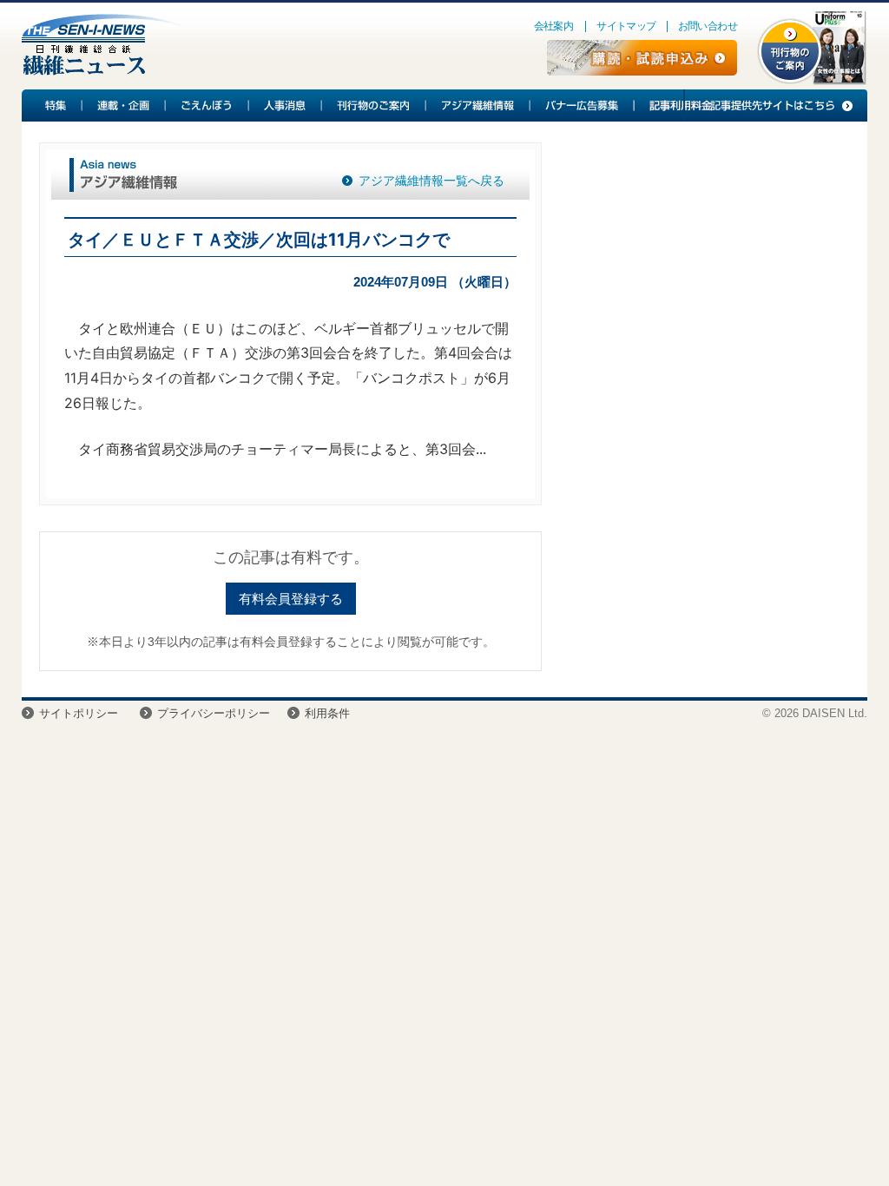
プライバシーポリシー (213, 713)
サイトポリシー (78, 713)
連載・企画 (124, 105)
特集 (52, 105)
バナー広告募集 (582, 105)
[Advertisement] (697, 270)
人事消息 (285, 105)
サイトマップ (625, 26)
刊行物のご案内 (374, 105)
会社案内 (554, 26)
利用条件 (327, 713)
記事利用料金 (678, 105)
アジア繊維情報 (478, 105)
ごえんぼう (207, 105)
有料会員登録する (291, 598)
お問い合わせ (707, 26)
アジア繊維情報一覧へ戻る (431, 181)
